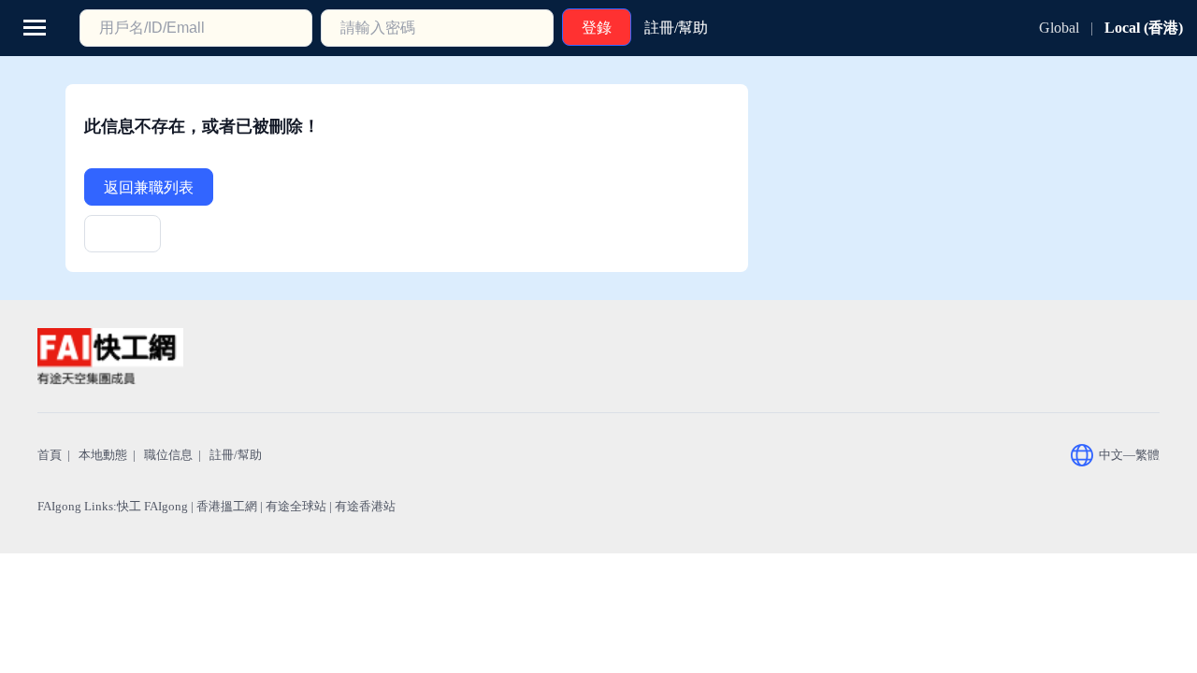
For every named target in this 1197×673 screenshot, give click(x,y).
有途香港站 (365, 506)
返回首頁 (122, 240)
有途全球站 (296, 506)
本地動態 (103, 455)
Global (1059, 28)
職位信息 (168, 455)
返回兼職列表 (149, 187)
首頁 (49, 455)
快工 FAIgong (152, 506)
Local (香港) (1143, 28)
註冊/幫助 (235, 455)
